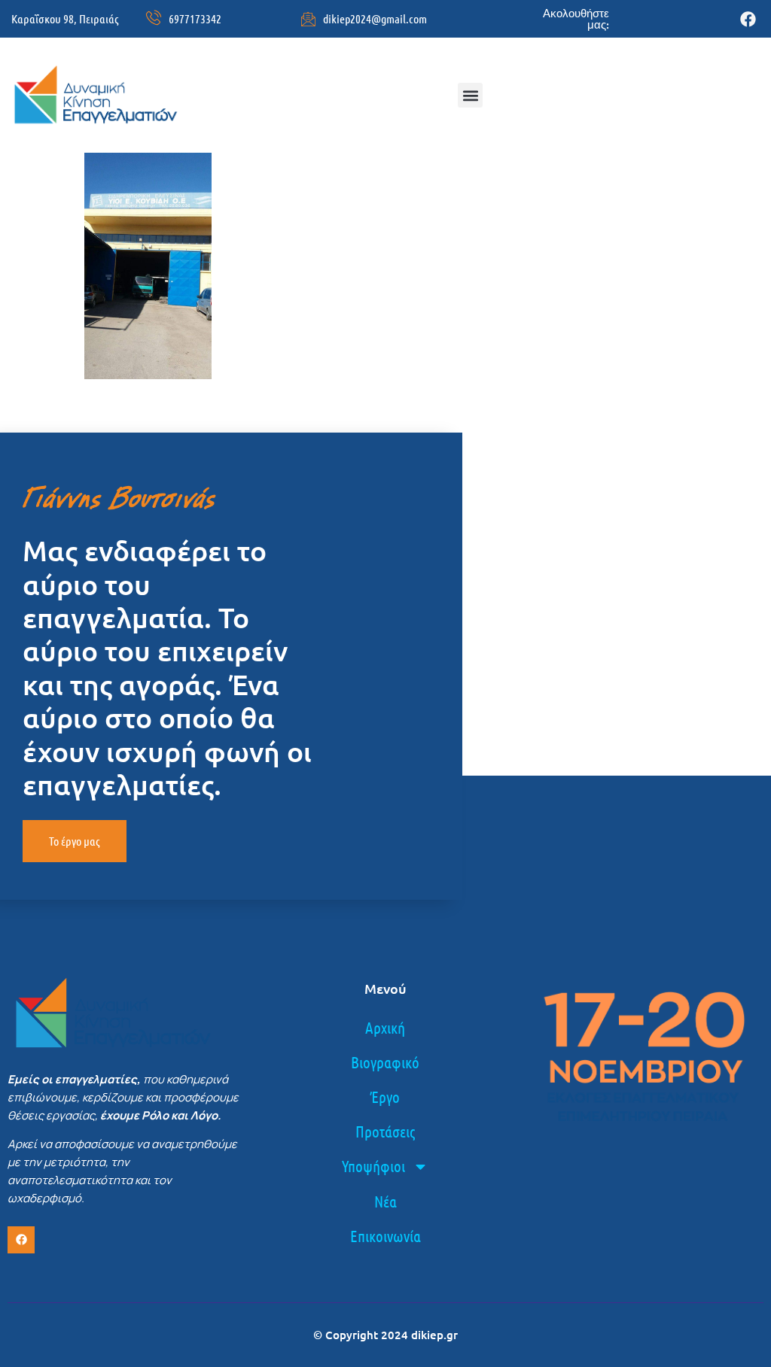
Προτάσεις (385, 1131)
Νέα (385, 1201)
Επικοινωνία (385, 1235)
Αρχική (385, 1027)
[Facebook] (748, 19)
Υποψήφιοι (373, 1165)
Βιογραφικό (385, 1062)
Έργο (385, 1096)
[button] (470, 95)
